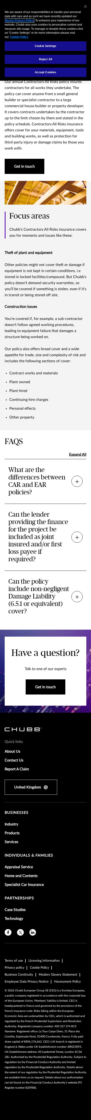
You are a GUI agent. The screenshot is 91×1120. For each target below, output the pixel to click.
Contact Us (14, 760)
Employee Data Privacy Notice (27, 981)
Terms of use (14, 960)
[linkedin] (32, 932)
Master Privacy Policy (19, 20)
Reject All (45, 59)
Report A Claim (17, 769)
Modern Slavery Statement (58, 974)
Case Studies (15, 910)
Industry (11, 824)
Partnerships (19, 898)
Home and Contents (21, 876)
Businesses (16, 812)
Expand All (77, 454)
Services (11, 842)
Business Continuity (19, 974)
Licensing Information (44, 960)
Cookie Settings (45, 46)
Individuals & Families (29, 855)
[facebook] (8, 932)
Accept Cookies (45, 72)
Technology (14, 919)
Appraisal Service (19, 867)
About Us (12, 751)
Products (12, 833)
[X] (20, 932)
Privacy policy (14, 967)
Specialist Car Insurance (24, 885)
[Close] (85, 6)
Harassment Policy (67, 981)
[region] (45, 40)
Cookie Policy (39, 967)
